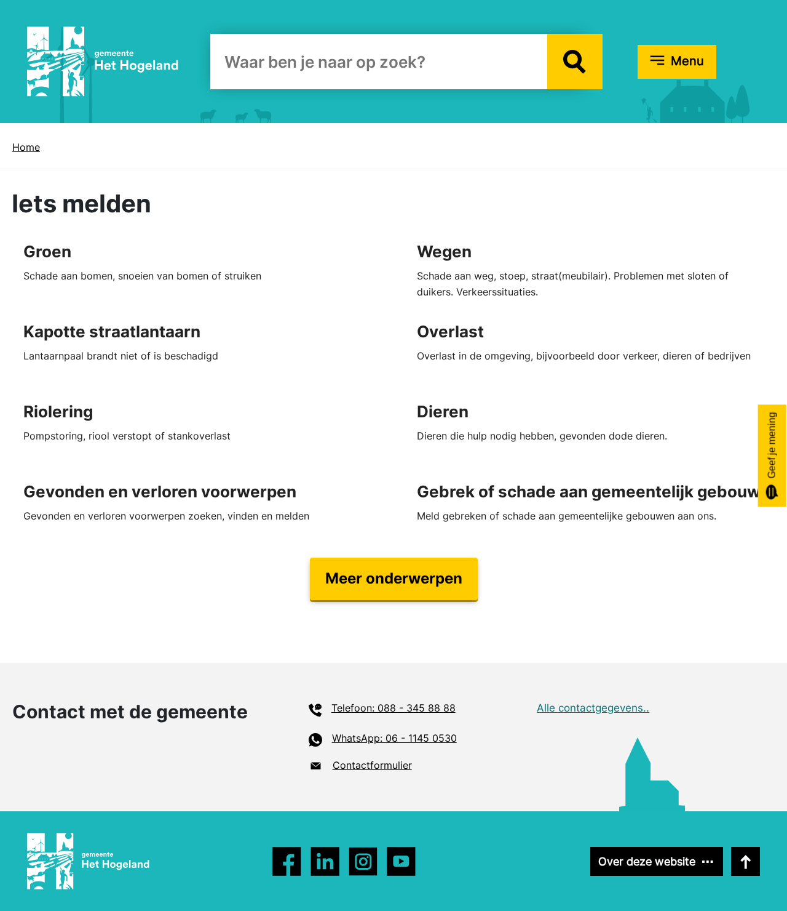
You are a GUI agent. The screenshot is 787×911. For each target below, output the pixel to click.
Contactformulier (372, 765)
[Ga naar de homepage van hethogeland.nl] (102, 61)
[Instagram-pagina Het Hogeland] (324, 861)
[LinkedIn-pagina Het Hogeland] (363, 861)
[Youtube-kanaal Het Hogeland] (401, 861)
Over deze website (646, 861)
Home (26, 147)
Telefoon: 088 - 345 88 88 (393, 708)
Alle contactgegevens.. (593, 708)
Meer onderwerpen (393, 578)
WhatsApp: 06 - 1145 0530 (394, 738)
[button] (575, 61)
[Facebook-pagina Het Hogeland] (286, 861)
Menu (687, 61)
